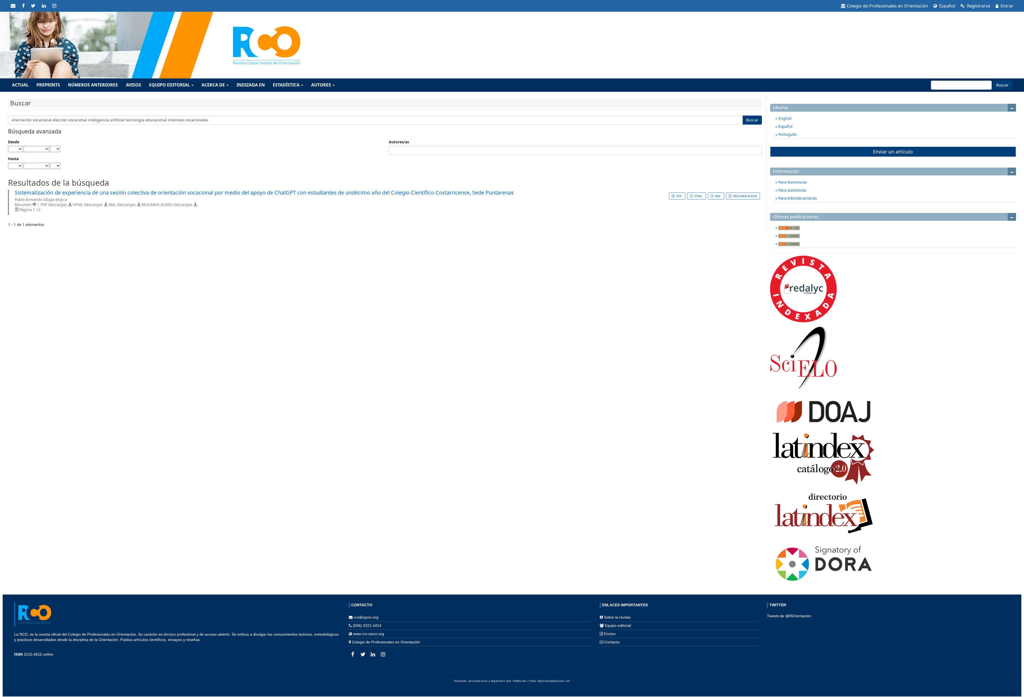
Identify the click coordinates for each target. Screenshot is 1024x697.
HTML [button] (698, 196)
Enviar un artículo (893, 151)
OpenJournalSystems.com (554, 681)
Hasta (13, 158)
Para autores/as (791, 190)
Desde (13, 141)
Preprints (48, 85)
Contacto (612, 642)
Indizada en (251, 85)
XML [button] (718, 196)
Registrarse (978, 6)
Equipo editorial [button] (170, 85)
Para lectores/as (792, 182)
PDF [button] (679, 196)
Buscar (1002, 85)
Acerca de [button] (214, 85)
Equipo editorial (618, 625)
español (946, 6)
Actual (20, 85)
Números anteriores (93, 85)
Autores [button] (321, 85)
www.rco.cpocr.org (368, 634)
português (787, 134)
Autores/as (399, 141)
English (784, 118)
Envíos (609, 634)
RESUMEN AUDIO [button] (745, 196)
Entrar (1006, 6)
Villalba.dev (520, 681)
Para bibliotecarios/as (797, 198)
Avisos (133, 85)
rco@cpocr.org (366, 617)
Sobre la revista (617, 617)
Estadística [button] (287, 85)
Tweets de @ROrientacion (789, 616)
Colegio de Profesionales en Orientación (887, 6)
